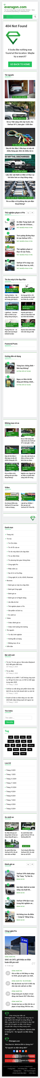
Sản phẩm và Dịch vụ (15, 611)
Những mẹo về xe (20, 118)
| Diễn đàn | (32, 1073)
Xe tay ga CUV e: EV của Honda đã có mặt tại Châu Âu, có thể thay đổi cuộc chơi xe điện (28, 299)
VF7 (18, 745)
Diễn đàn (10, 646)
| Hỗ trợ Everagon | (30, 1071)
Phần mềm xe (12, 569)
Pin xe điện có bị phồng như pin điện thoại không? (11, 475)
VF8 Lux (31, 745)
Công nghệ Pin (12, 198)
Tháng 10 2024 (11, 787)
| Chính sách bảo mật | (19, 1073)
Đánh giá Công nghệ (15, 589)
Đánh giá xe (12, 594)
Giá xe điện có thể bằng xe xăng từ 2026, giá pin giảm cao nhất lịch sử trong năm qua (23, 976)
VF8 (24, 745)
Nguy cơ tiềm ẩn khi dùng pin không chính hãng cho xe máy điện (25, 381)
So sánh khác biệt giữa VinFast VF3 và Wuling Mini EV (27, 835)
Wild (30, 749)
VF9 (10, 749)
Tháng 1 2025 (10, 774)
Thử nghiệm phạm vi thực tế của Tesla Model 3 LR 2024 (24, 251)
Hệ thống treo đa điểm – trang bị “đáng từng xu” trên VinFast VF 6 (25, 903)
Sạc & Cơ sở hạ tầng (15, 573)
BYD (16, 737)
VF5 (7, 745)
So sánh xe (12, 615)
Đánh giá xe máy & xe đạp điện (18, 585)
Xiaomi (23, 753)
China (22, 737)
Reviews (9, 581)
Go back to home (20, 64)
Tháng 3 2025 (10, 770)
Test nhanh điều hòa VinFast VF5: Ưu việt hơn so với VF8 (27, 852)
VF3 (30, 741)
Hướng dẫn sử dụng (24, 371)
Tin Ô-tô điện (12, 543)
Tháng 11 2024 (11, 783)
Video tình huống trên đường (18, 627)
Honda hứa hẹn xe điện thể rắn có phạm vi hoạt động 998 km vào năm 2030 (23, 1006)
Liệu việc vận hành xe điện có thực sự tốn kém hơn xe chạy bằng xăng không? (20, 177)
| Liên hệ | (32, 1068)
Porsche (11, 741)
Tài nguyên (10, 630)
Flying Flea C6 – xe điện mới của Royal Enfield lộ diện (11, 332)
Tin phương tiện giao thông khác (19, 560)
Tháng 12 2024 (11, 779)
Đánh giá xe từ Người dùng (17, 598)
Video (9, 618)
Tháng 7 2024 (10, 800)
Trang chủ (10, 534)
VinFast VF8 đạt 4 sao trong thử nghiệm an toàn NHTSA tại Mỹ (25, 889)
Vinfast (23, 749)
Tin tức (9, 539)
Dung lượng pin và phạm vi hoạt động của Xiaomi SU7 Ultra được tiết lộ (23, 996)
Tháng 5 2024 (10, 809)
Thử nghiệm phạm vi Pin (24, 228)
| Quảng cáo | (17, 1071)
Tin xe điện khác (13, 556)
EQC (29, 737)
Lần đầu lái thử (13, 602)
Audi (10, 737)
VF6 (13, 745)
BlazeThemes (29, 1066)
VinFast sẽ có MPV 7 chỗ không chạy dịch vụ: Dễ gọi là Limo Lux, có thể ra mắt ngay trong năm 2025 (20, 680)
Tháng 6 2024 (10, 804)
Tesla (23, 741)
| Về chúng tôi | (22, 1068)
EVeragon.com (15, 7)
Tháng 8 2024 (10, 796)
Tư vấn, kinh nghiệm (20, 97)
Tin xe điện (10, 671)
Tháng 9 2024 (10, 791)
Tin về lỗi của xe (13, 547)
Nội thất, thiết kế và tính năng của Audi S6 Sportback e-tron (26, 876)
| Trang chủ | (11, 1068)
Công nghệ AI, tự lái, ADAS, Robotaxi (20, 577)
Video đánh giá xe (11, 498)
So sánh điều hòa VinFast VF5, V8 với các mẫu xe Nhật (11, 852)
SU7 (18, 741)
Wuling (16, 753)
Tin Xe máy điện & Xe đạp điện (12, 290)
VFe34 (16, 749)
